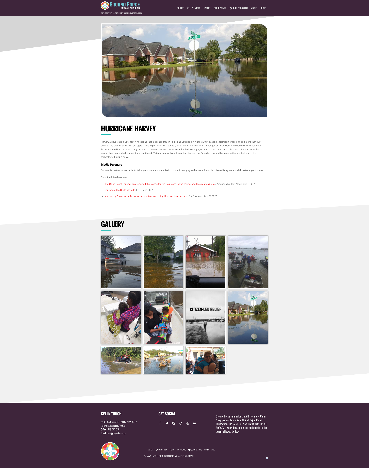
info (108, 433)
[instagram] (174, 422)
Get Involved (220, 8)
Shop (263, 8)
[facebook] (160, 422)
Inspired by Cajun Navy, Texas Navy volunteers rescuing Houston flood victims (146, 196)
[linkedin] (194, 422)
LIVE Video (195, 8)
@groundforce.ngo (118, 433)
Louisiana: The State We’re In (120, 190)
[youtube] (188, 422)
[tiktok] (181, 422)
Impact (207, 8)
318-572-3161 (114, 429)
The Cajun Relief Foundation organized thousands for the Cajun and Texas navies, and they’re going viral (160, 184)
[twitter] (167, 422)
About (254, 8)
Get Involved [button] (181, 449)
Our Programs (240, 8)
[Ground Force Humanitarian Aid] (120, 8)
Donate (180, 8)
